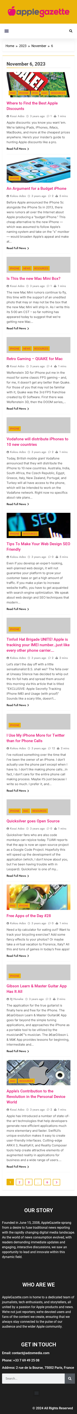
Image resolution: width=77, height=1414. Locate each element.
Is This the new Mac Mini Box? (33, 278)
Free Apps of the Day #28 (29, 915)
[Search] (70, 1378)
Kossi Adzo (17, 116)
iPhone (23, 93)
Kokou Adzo (18, 196)
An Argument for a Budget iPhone (36, 188)
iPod (35, 93)
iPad (12, 93)
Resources (58, 93)
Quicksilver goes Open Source (33, 821)
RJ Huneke (16, 999)
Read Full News (16, 149)
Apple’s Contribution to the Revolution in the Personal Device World (36, 1096)
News (26, 268)
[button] (6, 31)
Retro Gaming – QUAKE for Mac (35, 358)
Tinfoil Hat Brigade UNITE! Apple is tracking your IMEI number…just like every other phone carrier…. (38, 645)
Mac (44, 93)
